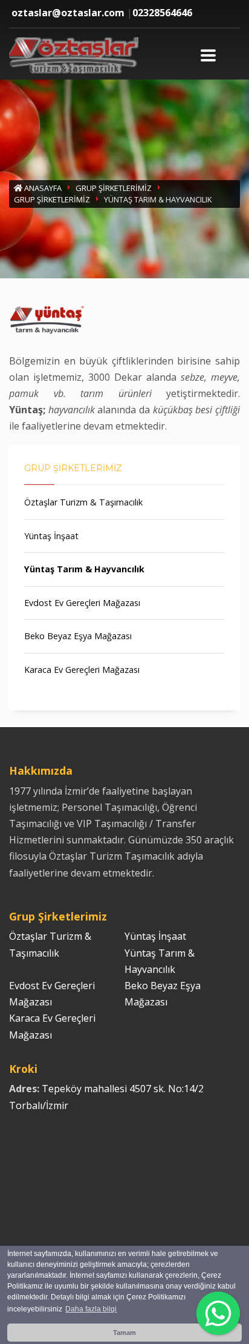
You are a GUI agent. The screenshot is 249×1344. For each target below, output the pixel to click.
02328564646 (162, 12)
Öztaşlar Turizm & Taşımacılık (83, 502)
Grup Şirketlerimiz (114, 188)
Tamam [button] (124, 1332)
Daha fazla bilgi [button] (91, 1309)
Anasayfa (42, 188)
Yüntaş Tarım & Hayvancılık (84, 569)
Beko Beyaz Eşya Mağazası (78, 636)
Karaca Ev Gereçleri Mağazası (82, 669)
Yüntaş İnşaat (51, 536)
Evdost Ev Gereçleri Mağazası (82, 602)
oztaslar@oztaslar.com (67, 12)
